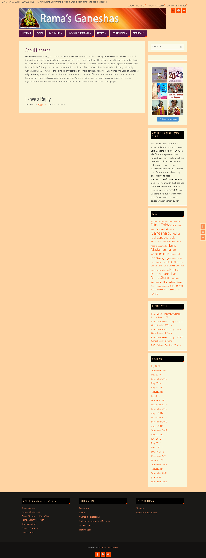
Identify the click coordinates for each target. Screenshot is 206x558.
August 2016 (157, 391)
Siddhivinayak (156, 282)
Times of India (176, 285)
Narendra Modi (157, 270)
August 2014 (157, 413)
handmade (162, 246)
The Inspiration (29, 524)
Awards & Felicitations (89, 516)
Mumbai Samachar (176, 265)
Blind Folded (162, 224)
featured (160, 229)
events (153, 230)
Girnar (164, 242)
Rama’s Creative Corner (33, 519)
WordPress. (113, 547)
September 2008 (159, 481)
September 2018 (159, 378)
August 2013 (157, 426)
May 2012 (156, 443)
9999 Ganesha (170, 221)
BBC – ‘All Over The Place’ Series (166, 345)
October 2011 (158, 460)
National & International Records (94, 521)
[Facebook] (203, 226)
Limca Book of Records (172, 262)
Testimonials (85, 529)
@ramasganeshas (169, 119)
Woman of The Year (165, 289)
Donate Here (28, 532)
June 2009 (156, 477)
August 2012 (157, 434)
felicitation (170, 229)
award (177, 221)
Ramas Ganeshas (164, 273)
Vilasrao (153, 290)
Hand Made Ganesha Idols (163, 252)
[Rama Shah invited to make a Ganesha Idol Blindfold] (159, 75)
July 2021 (155, 366)
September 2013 (159, 421)
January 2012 (157, 451)
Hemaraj (173, 254)
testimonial (165, 286)
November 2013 (159, 417)
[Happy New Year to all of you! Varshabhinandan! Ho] (175, 107)
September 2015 (159, 408)
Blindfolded (178, 225)
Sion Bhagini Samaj (174, 282)
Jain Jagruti (162, 258)
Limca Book (156, 262)
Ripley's (177, 278)
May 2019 (156, 374)
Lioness (154, 265)
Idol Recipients (86, 525)
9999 (162, 221)
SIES (164, 282)
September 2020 (159, 370)
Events (82, 512)
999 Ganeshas (155, 221)
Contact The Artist (176, 5)
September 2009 (159, 473)
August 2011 (157, 468)
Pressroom (84, 508)
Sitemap (140, 508)
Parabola (102, 547)
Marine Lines (163, 265)
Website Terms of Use (146, 512)
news (166, 270)
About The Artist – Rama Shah (36, 516)
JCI (182, 258)
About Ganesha (156, 5)
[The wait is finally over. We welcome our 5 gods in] (175, 91)
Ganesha (159, 233)
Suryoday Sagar (156, 286)
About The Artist (136, 5)
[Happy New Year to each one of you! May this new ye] (175, 75)
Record (171, 278)
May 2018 (156, 383)
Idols (154, 257)
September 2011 (159, 464)
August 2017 (157, 387)
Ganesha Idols (166, 238)
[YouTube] (203, 237)
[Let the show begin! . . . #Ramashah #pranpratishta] (159, 91)
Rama (174, 269)
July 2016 (155, 396)
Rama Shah (159, 277)
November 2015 (159, 404)
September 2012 (159, 430)
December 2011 (159, 455)
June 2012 (156, 438)
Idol (178, 254)
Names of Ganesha (31, 511)
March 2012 (157, 447)
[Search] (180, 47)
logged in (42, 104)
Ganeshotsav (156, 241)
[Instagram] (203, 232)
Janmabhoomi (174, 258)
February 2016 (158, 400)
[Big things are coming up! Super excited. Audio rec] (159, 107)
